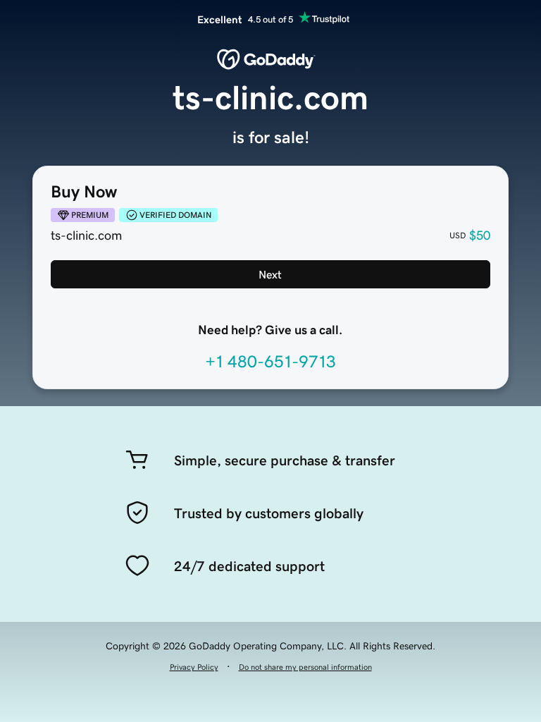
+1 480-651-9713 (270, 361)
